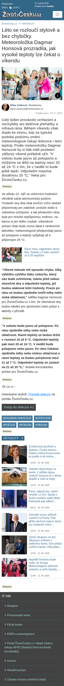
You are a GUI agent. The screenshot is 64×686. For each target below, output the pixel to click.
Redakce (12, 605)
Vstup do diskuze (19, 407)
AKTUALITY (28, 23)
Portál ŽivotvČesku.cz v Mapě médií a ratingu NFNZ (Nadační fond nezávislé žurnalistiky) (28, 647)
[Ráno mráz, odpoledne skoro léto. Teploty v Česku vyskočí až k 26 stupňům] (12, 254)
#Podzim (25, 425)
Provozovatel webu (18, 615)
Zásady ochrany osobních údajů (26, 679)
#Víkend (41, 425)
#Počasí (9, 425)
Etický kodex (14, 624)
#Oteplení (43, 418)
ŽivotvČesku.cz (9, 23)
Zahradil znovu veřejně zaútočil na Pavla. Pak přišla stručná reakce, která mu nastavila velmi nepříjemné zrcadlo (45, 521)
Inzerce (11, 660)
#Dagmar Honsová (17, 418)
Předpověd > (8, 4)
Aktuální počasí (16, 670)
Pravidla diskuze (39, 394)
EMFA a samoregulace (20, 633)
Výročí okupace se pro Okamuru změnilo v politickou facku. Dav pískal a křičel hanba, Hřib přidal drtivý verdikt (45, 544)
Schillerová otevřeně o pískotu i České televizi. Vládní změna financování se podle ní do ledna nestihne (44, 453)
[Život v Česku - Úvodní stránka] (22, 14)
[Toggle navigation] (57, 14)
